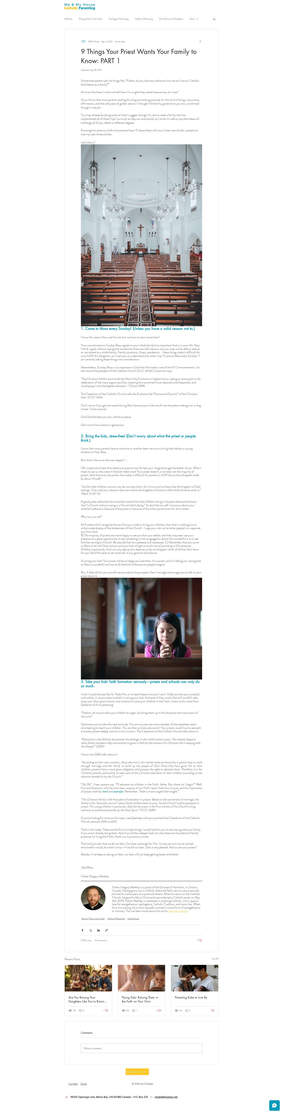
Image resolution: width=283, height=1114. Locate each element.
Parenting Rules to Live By (191, 997)
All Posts (68, 18)
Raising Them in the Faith (90, 18)
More (192, 18)
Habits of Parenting (144, 18)
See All (215, 958)
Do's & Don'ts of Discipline (171, 18)
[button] (214, 19)
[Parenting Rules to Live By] (194, 978)
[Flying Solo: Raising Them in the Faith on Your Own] (141, 978)
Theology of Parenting (118, 18)
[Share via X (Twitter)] (90, 930)
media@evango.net (166, 1097)
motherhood (133, 918)
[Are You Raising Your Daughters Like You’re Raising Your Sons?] (88, 978)
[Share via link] (106, 930)
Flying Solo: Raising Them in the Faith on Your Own (140, 999)
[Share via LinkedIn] (98, 930)
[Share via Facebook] (82, 930)
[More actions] (200, 41)
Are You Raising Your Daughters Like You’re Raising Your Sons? (87, 999)
